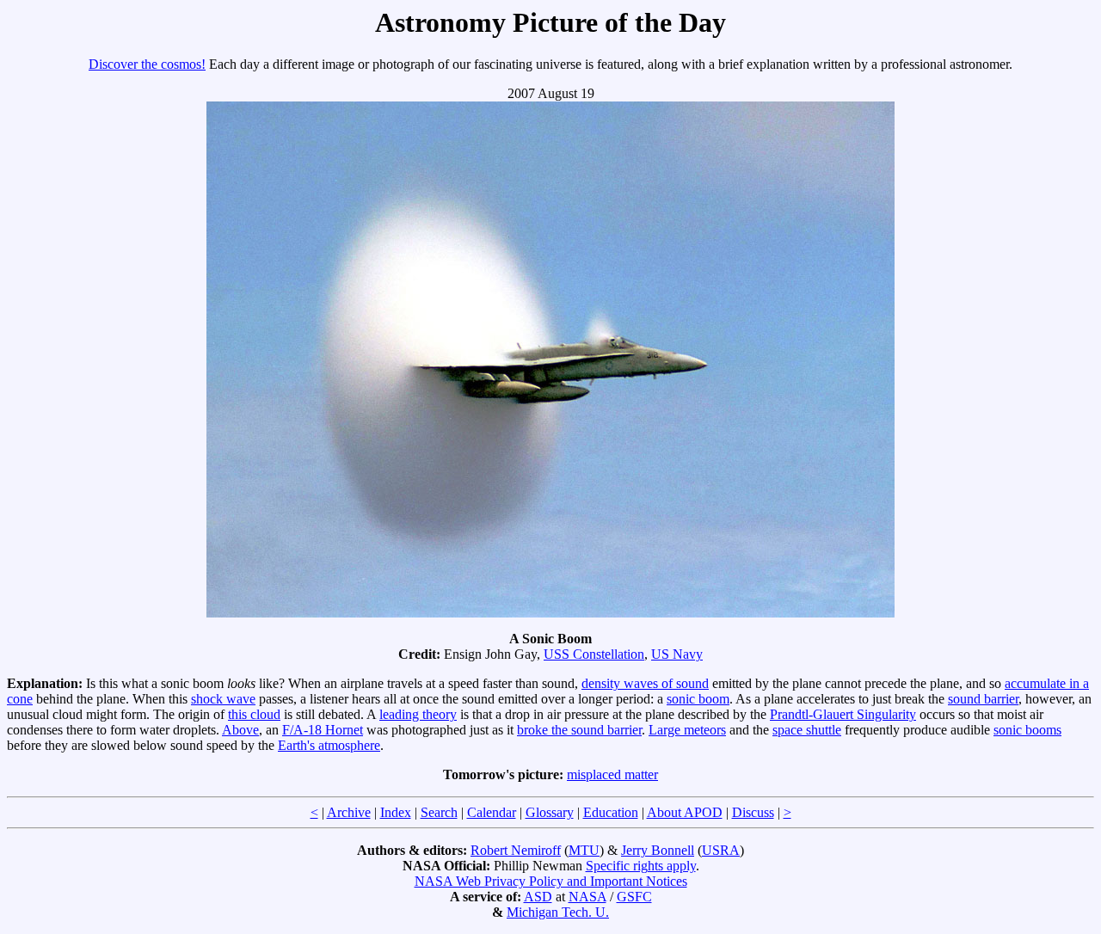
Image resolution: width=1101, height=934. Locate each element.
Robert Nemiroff (516, 850)
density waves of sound (645, 683)
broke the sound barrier (579, 729)
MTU (584, 850)
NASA (587, 896)
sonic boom (698, 698)
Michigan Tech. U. (558, 912)
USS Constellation (594, 654)
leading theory (418, 714)
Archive (349, 812)
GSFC (634, 896)
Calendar (491, 812)
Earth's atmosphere (329, 745)
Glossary (550, 812)
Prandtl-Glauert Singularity (843, 714)
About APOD (685, 812)
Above (240, 729)
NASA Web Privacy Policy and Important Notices (551, 881)
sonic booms (1027, 729)
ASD (538, 896)
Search (439, 812)
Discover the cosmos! (147, 64)
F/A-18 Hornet (322, 729)
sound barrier (983, 698)
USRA (721, 850)
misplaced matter (612, 774)
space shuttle (806, 729)
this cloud (254, 714)
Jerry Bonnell (657, 850)
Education (610, 812)
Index (395, 812)
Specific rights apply (641, 865)
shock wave (223, 698)
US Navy (677, 654)
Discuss (753, 812)
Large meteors (687, 729)
